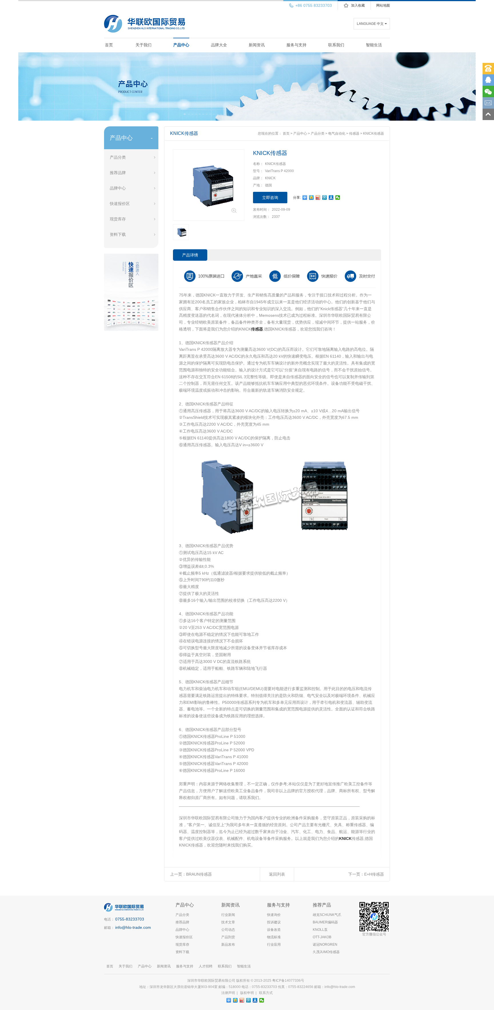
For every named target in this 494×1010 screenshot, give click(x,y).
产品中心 (181, 45)
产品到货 (228, 937)
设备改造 (274, 930)
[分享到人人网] (331, 197)
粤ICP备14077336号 (288, 981)
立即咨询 (270, 197)
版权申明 (247, 993)
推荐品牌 (118, 172)
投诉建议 (274, 922)
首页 (109, 45)
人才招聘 (205, 966)
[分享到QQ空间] (311, 197)
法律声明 (228, 993)
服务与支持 (296, 45)
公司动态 (228, 930)
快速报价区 (120, 203)
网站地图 (383, 5)
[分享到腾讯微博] (324, 197)
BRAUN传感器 (199, 874)
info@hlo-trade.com (133, 927)
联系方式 (266, 993)
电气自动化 (336, 134)
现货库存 (118, 219)
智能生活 (374, 45)
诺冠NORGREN (325, 945)
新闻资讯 (257, 45)
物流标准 (274, 937)
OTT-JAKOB (322, 937)
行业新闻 (228, 915)
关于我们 (144, 45)
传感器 (354, 134)
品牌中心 (118, 188)
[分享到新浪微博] (318, 197)
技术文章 (228, 922)
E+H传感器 (374, 874)
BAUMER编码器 (325, 922)
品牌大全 (219, 45)
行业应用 (274, 945)
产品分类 (118, 157)
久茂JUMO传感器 (326, 952)
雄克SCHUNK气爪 (327, 915)
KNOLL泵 (320, 930)
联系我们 (336, 45)
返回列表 (277, 874)
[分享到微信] (337, 197)
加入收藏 (358, 5)
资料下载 (118, 234)
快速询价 (274, 915)
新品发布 (228, 945)
